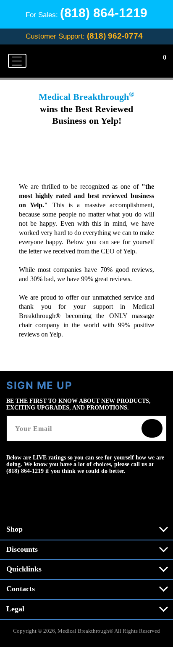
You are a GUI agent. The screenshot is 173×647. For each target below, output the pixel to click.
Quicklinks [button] (24, 569)
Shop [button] (14, 529)
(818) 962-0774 (115, 35)
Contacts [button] (20, 588)
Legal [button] (15, 609)
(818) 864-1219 (103, 13)
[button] (17, 61)
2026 (49, 631)
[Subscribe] (152, 428)
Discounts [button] (22, 549)
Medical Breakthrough (83, 631)
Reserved (149, 631)
